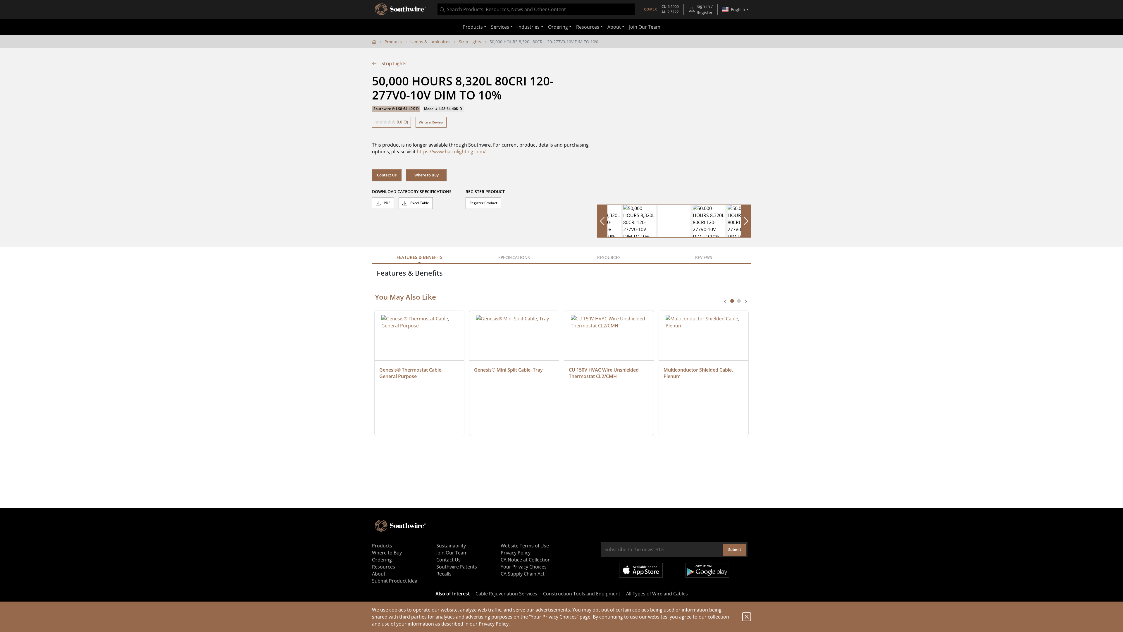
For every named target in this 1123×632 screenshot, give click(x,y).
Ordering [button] (558, 27)
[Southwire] (400, 9)
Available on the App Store (641, 570)
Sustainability (451, 545)
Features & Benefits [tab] (419, 257)
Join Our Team (644, 27)
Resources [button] (587, 27)
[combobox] (536, 9)
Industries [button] (528, 27)
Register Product (483, 202)
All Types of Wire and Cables (657, 593)
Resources (383, 567)
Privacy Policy (494, 624)
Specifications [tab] (514, 257)
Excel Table (419, 202)
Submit (734, 549)
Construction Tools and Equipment (581, 593)
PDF (386, 202)
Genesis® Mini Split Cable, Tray (508, 370)
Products (393, 41)
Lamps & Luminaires (430, 41)
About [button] (614, 27)
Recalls (444, 574)
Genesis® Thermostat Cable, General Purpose (411, 373)
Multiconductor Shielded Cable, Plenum (699, 373)
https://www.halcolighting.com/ (451, 151)
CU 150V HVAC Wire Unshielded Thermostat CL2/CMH (604, 373)
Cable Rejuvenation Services (506, 593)
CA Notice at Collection (526, 560)
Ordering (382, 560)
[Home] (374, 42)
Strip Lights (470, 41)
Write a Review (431, 122)
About (378, 574)
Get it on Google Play (707, 570)
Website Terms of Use (525, 545)
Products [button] (473, 27)
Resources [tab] (609, 257)
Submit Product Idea (394, 581)
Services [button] (500, 27)
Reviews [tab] (703, 257)
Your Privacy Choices (524, 567)
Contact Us (387, 175)
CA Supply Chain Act (523, 574)
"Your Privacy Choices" (553, 617)
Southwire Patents (456, 567)
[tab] (732, 301)
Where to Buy (426, 175)
